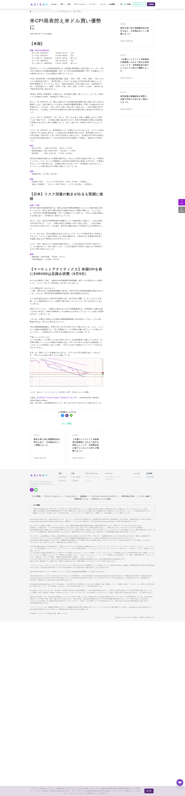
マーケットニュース (49, 11)
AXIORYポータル (140, 4)
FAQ (181, 203)
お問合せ (182, 210)
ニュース (37, 11)
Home (31, 11)
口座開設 (151, 4)
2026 (92, 497)
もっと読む (67, 423)
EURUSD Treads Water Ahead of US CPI (53, 397)
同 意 (150, 793)
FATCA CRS (115, 494)
